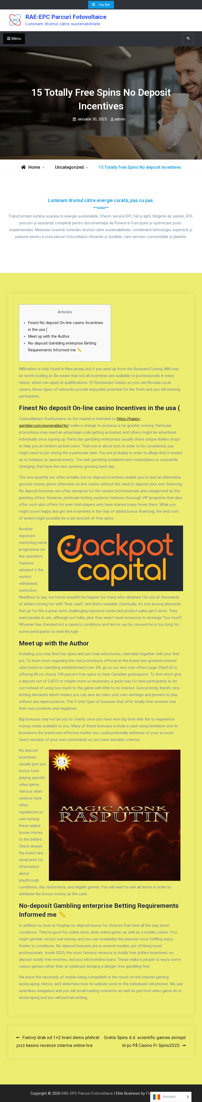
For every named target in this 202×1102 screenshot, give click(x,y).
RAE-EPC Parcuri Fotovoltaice (66, 16)
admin (120, 119)
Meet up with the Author (49, 336)
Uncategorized (69, 167)
